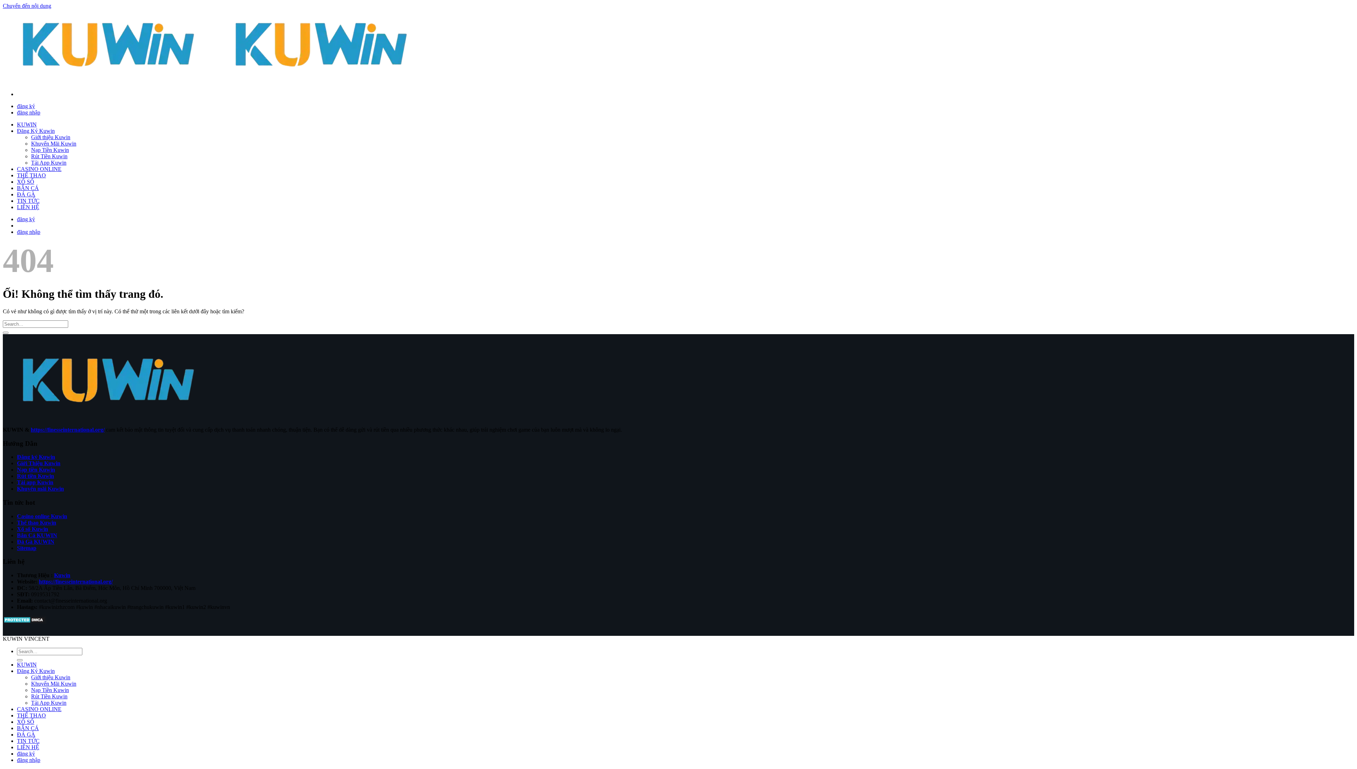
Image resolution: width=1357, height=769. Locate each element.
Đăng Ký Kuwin (36, 131)
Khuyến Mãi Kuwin (53, 144)
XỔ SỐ (25, 182)
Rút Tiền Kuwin (49, 156)
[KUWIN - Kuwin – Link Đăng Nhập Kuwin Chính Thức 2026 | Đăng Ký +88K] (215, 82)
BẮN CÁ (28, 188)
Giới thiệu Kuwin (50, 137)
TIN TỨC (28, 201)
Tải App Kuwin (48, 163)
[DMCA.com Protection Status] (24, 622)
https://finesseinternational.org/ (68, 430)
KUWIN (27, 125)
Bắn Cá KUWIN (37, 535)
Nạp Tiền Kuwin (50, 150)
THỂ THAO (31, 175)
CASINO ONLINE (39, 169)
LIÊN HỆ (28, 207)
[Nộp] (5, 333)
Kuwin (62, 575)
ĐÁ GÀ (26, 194)
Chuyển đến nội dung (27, 6)
